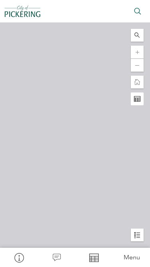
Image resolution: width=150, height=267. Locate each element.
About (19, 257)
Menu (132, 257)
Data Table (94, 257)
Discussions (56, 257)
